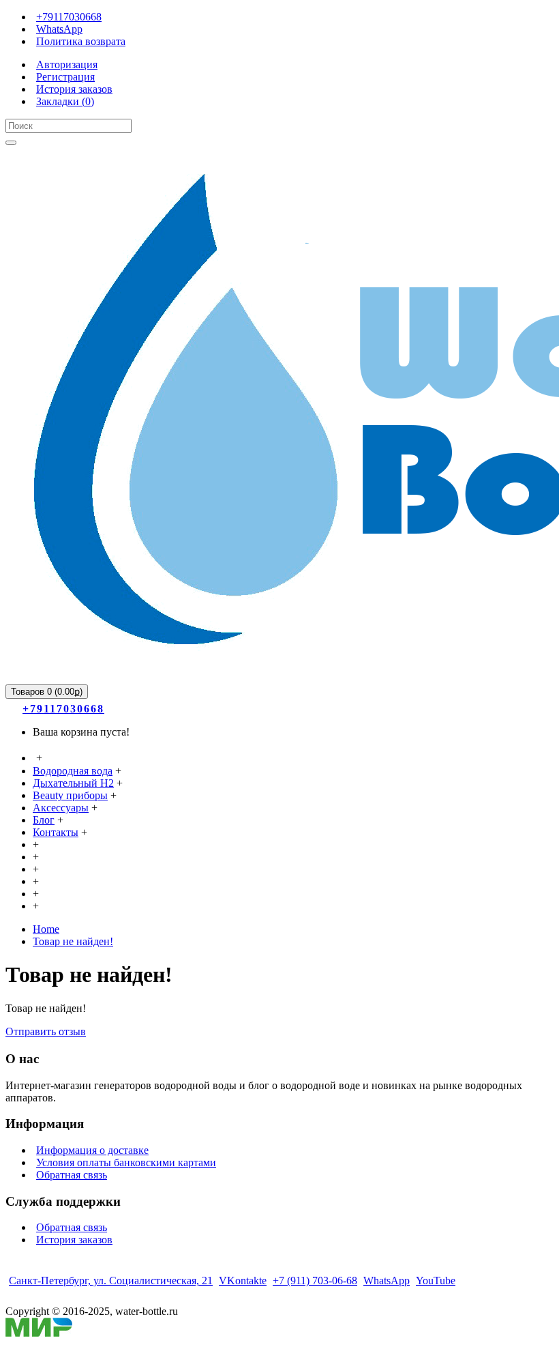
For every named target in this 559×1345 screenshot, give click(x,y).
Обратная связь (71, 1175)
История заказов (74, 1239)
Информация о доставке (92, 1150)
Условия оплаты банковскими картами (126, 1162)
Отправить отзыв (45, 1031)
